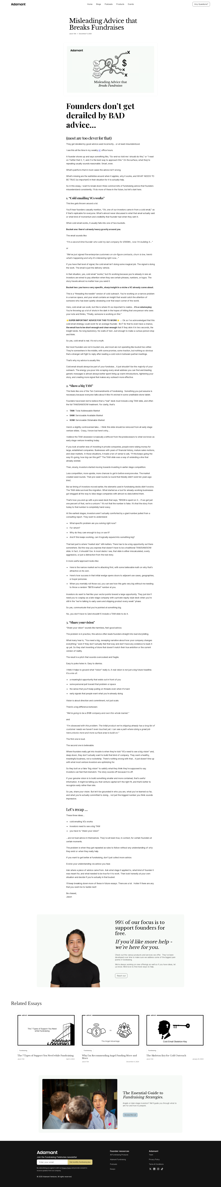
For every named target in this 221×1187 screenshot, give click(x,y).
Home (89, 4)
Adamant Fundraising (118, 1159)
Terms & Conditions (156, 1164)
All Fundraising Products (119, 1155)
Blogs (98, 4)
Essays (112, 1169)
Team (151, 1155)
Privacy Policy (154, 1159)
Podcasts (109, 4)
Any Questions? (201, 4)
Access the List (130, 1115)
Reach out (121, 976)
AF (100, 150)
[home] (32, 4)
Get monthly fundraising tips (80, 1162)
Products (120, 4)
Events (131, 4)
